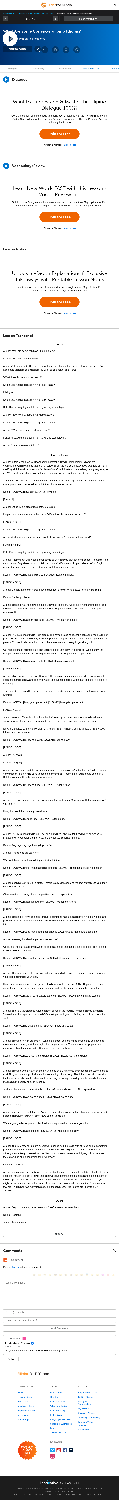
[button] (114, 5)
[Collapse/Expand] (59, 1251)
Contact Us (83, 1429)
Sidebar (88, 18)
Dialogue (12, 68)
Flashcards (23, 1401)
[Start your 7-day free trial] (27, 1450)
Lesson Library (9, 13)
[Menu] (5, 5)
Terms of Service (91, 1494)
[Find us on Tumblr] (71, 1450)
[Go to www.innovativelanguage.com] (59, 1482)
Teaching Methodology (89, 1417)
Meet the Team (57, 1401)
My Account (83, 1408)
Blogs (53, 1428)
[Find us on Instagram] (52, 1456)
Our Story (55, 1397)
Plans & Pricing (57, 1410)
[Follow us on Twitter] (52, 1450)
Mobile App (23, 1419)
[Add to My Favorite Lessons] (44, 49)
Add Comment (59, 1328)
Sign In (15, 1267)
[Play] (6, 166)
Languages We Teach (61, 1419)
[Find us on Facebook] (65, 1450)
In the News (56, 1415)
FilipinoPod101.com (93, 1489)
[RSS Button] (5, 1260)
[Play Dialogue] (6, 79)
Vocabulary (38, 68)
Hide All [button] (59, 1233)
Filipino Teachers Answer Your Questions (36, 13)
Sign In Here (70, 145)
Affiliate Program (58, 1432)
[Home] (57, 7)
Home (21, 1392)
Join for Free (60, 134)
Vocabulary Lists (26, 1406)
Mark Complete (17, 49)
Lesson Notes (64, 68)
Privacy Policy (52, 1491)
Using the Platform (87, 1413)
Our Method (56, 1392)
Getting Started (85, 1397)
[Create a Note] (55, 49)
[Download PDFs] (66, 49)
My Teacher (23, 1415)
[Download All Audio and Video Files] (76, 49)
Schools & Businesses (61, 1424)
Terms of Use (67, 1491)
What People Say (58, 1406)
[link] (5, 18)
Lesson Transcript (90, 68)
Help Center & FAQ (87, 1392)
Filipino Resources (27, 1410)
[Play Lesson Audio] (10, 38)
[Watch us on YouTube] (58, 1450)
